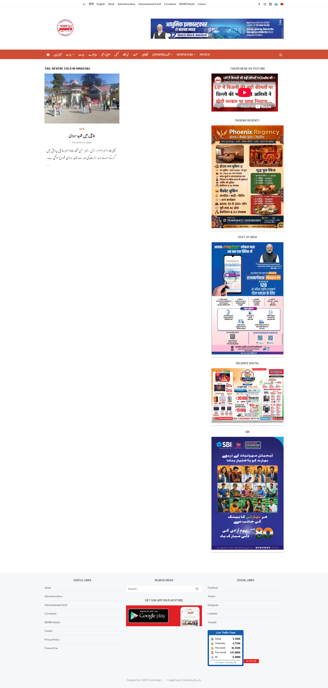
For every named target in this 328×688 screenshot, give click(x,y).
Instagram (213, 605)
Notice (205, 54)
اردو (84, 4)
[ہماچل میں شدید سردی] (81, 99)
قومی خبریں (58, 54)
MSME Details (187, 4)
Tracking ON (230, 662)
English (101, 4)
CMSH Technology (151, 680)
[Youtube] (282, 4)
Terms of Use (51, 648)
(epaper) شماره (161, 54)
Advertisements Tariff (149, 4)
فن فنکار (126, 54)
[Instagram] (270, 4)
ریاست (69, 54)
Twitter (211, 596)
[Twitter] (264, 4)
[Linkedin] (276, 4)
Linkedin (212, 613)
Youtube (212, 622)
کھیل (116, 54)
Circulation (170, 4)
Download (185, 54)
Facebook (213, 587)
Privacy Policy (52, 639)
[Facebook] (259, 4)
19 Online (219, 662)
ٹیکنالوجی (145, 54)
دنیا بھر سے (92, 54)
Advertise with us (126, 4)
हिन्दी (91, 4)
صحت (135, 54)
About (111, 4)
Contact (202, 4)
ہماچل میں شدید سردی (82, 135)
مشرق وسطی (105, 54)
